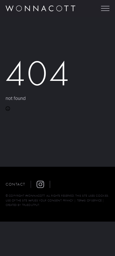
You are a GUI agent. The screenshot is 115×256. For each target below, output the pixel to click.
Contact (15, 184)
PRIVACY (68, 200)
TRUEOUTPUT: (31, 205)
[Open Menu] (105, 8)
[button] (43, 184)
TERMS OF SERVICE (89, 200)
